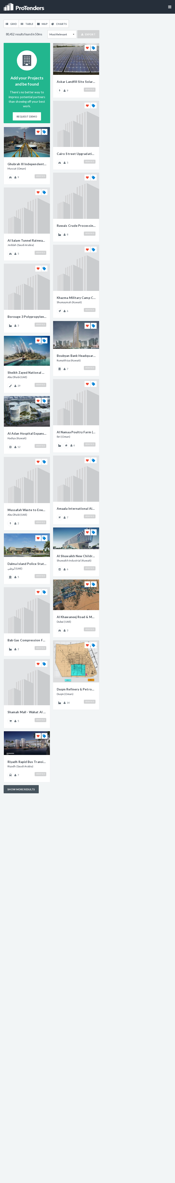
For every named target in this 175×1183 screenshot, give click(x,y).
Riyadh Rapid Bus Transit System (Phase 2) (27, 762)
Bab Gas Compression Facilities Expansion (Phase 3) (27, 640)
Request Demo (27, 116)
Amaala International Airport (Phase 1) (76, 508)
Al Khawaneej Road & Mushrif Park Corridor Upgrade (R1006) (76, 617)
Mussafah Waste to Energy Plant (27, 510)
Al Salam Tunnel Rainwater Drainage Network (27, 240)
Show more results (21, 789)
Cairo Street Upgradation (76, 154)
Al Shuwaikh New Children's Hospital (76, 556)
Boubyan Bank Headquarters (76, 356)
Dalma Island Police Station (27, 564)
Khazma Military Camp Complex (76, 298)
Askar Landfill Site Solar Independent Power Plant (76, 82)
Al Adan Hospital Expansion (27, 433)
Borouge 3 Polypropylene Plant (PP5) (27, 317)
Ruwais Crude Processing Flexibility (76, 225)
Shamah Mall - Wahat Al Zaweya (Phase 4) (27, 712)
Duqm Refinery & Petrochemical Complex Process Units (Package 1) (76, 689)
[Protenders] (24, 5)
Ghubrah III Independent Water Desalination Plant (27, 164)
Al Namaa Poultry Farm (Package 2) (76, 432)
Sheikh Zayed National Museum (27, 372)
